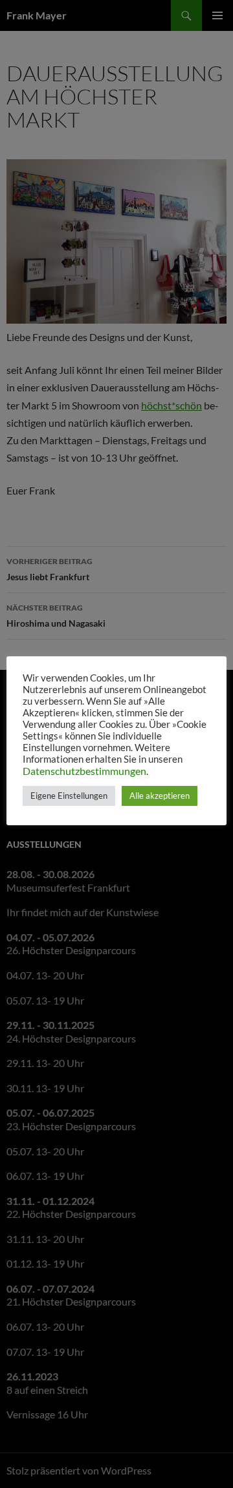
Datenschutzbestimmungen (84, 771)
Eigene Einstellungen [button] (68, 795)
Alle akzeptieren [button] (159, 795)
